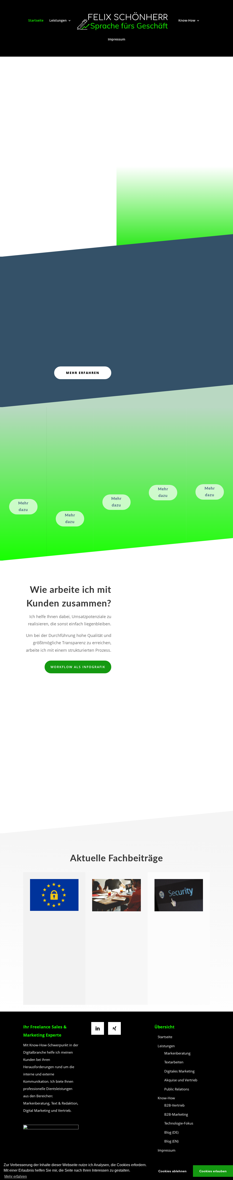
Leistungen (58, 21)
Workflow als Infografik (78, 667)
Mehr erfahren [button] (15, 1176)
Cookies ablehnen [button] (172, 1171)
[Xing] (115, 1028)
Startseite (35, 21)
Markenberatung (177, 1053)
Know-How (186, 21)
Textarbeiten (173, 1062)
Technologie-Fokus (178, 1123)
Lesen (54, 1000)
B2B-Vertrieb (174, 1105)
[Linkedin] (99, 1028)
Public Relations (176, 1089)
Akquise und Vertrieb (180, 1080)
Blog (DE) (171, 1132)
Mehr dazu (23, 506)
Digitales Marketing (179, 1071)
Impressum (116, 39)
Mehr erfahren (142, 217)
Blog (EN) (171, 1141)
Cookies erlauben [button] (213, 1171)
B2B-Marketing (176, 1114)
